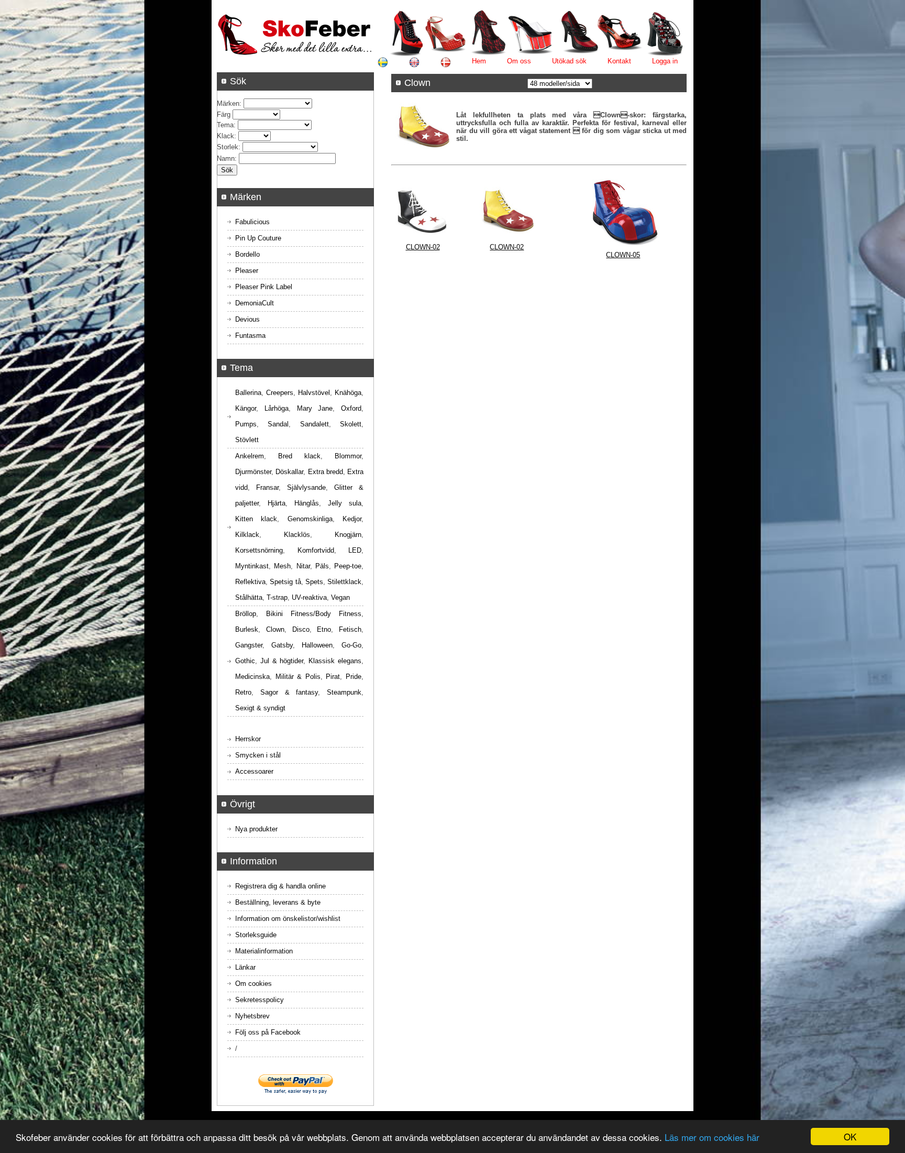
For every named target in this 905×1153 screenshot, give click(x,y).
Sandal (278, 424)
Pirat (333, 676)
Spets (314, 582)
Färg (223, 114)
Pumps (246, 424)
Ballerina (248, 393)
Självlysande (306, 487)
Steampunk (344, 692)
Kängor (245, 408)
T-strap (277, 597)
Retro (243, 692)
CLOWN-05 (623, 255)
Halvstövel (314, 393)
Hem (479, 61)
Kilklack (247, 535)
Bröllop (245, 614)
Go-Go (351, 645)
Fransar (267, 487)
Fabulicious (252, 222)
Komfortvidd (315, 550)
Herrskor (248, 739)
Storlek (227, 147)
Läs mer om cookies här (712, 1137)
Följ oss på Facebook (268, 1032)
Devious (247, 319)
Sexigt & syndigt (260, 708)
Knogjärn (348, 535)
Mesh (282, 566)
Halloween (317, 645)
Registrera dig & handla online (280, 886)
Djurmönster (253, 472)
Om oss (519, 61)
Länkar (245, 967)
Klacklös (297, 535)
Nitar (303, 566)
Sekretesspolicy (259, 1000)
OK (850, 1136)
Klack (225, 136)
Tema (225, 125)
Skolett (350, 424)
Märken (228, 103)
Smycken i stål (258, 755)
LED (354, 550)
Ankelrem (249, 456)
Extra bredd (325, 472)
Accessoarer (254, 771)
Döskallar (289, 472)
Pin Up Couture (258, 238)
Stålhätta (248, 597)
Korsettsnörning (259, 550)
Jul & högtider (282, 661)
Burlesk (246, 629)
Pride (353, 676)
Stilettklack (344, 582)
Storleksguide (256, 935)
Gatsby (282, 645)
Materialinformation (264, 951)
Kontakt (619, 61)
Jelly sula (344, 503)
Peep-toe (347, 566)
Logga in (665, 61)
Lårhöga (276, 408)
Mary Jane (315, 408)
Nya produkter (256, 829)
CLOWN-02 (423, 247)
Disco (301, 629)
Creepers (279, 393)
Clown (275, 629)
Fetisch (350, 629)
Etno (324, 629)
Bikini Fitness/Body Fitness (313, 614)
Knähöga (348, 393)
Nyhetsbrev (252, 1016)
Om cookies (253, 983)
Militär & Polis (298, 676)
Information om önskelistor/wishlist (287, 919)
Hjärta (276, 503)
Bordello (247, 254)
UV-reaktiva (309, 597)
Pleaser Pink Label (263, 287)
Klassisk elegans (334, 661)
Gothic (245, 661)
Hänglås (306, 503)
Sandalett (314, 424)
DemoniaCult (254, 303)
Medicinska (252, 676)
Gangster (248, 645)
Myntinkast (252, 566)
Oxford (351, 408)
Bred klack (299, 456)
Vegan (340, 597)
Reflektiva (250, 582)
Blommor (348, 456)
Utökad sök (569, 61)
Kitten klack (256, 519)
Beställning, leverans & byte (278, 902)
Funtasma (250, 335)
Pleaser (246, 270)
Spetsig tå (285, 582)
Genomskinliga (310, 519)
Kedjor (352, 519)
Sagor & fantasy (289, 692)
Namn (226, 158)
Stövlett (247, 440)
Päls (322, 566)
